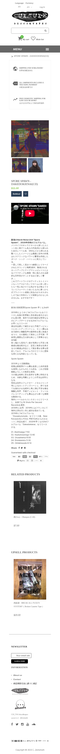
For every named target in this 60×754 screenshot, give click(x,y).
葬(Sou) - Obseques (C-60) (24, 517)
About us (17, 675)
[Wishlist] (25, 194)
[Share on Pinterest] (25, 448)
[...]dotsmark (39, 750)
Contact (17, 679)
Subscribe (19, 661)
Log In (42, 7)
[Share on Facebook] (19, 448)
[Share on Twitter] (22, 448)
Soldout (16, 194)
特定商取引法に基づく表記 (25, 683)
